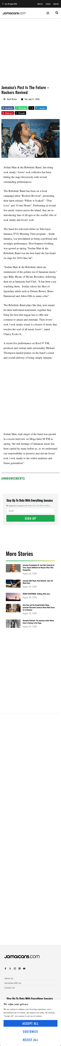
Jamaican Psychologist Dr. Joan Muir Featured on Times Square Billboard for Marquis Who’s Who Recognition (38, 567)
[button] (48, 13)
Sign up (30, 518)
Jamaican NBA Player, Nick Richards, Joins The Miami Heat (38, 581)
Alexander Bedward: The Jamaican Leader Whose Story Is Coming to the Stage (38, 621)
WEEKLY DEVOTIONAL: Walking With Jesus (36, 594)
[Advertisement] (30, 50)
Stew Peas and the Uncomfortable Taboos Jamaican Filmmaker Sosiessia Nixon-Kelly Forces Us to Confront (39, 607)
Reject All (30, 1039)
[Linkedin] (19, 968)
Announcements (13, 478)
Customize (30, 1031)
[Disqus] (30, 827)
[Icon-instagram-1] (15, 968)
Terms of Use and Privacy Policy (39, 505)
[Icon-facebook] (5, 968)
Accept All (30, 1023)
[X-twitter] (10, 968)
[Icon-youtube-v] (24, 968)
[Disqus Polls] (30, 751)
